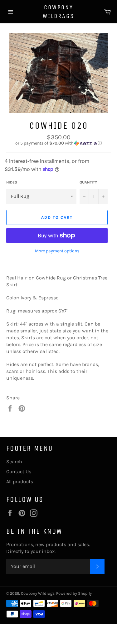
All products (19, 481)
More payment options (57, 251)
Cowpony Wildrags (58, 12)
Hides (11, 182)
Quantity (88, 182)
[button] (58, 143)
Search (14, 461)
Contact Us (18, 471)
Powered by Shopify (74, 593)
